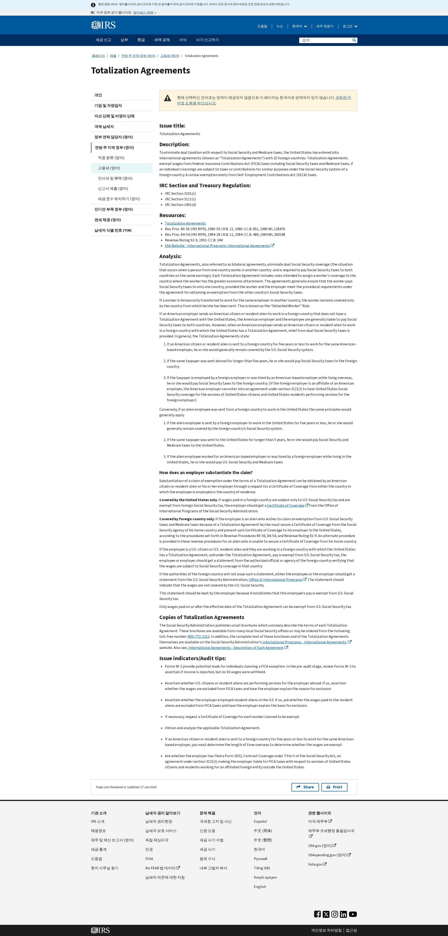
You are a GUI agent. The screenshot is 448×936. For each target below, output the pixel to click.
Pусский (260, 858)
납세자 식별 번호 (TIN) (113, 230)
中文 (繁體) (263, 840)
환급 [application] (141, 39)
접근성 (351, 930)
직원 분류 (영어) (111, 157)
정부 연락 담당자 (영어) (113, 137)
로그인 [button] (348, 26)
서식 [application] (183, 39)
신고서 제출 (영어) (113, 188)
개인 (98, 95)
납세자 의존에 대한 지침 (165, 877)
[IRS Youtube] (353, 913)
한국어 (297, 26)
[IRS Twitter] (326, 913)
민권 (149, 849)
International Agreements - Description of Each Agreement (236, 647)
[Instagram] (334, 913)
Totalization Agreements (185, 223)
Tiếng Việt (262, 868)
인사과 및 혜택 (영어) (115, 178)
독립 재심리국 (156, 840)
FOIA (149, 858)
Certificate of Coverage (285, 505)
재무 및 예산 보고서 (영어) (112, 840)
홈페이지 (98, 56)
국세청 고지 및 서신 (216, 821)
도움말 (262, 26)
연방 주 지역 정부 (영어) (138, 56)
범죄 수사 (207, 858)
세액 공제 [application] (162, 39)
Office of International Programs (275, 579)
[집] (103, 23)
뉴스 (279, 26)
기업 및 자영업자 (108, 105)
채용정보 (98, 830)
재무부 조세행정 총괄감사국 (331, 830)
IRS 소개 (98, 821)
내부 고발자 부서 (213, 868)
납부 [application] (124, 39)
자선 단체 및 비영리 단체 (114, 116)
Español (260, 821)
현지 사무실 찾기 (105, 868)
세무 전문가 (324, 26)
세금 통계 (99, 849)
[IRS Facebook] (317, 913)
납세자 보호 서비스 (161, 830)
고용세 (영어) (169, 56)
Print (337, 787)
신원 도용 (207, 830)
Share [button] (308, 787)
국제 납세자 (104, 126)
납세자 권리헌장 (158, 821)
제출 (113, 56)
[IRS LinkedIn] (343, 913)
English (260, 886)
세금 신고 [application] (103, 39)
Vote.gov (315, 864)
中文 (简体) (263, 830)
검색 (354, 40)
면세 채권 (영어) (107, 219)
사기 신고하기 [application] (207, 39)
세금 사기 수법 (212, 840)
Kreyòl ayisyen (265, 877)
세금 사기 (207, 849)
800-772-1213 (199, 636)
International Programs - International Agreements (304, 642)
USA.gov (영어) (320, 845)
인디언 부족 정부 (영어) (113, 209)
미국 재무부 (318, 821)
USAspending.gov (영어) (327, 855)
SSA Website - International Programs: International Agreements (217, 245)
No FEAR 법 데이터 (160, 868)
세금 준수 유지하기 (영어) (119, 198)
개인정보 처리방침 (326, 930)
